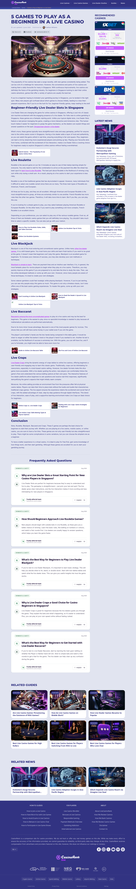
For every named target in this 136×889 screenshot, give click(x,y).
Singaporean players (42, 127)
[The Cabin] (95, 869)
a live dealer (54, 127)
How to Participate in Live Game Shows (36, 825)
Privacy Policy (55, 886)
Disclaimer (103, 825)
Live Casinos (64, 3)
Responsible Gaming (71, 818)
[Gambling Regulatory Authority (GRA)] (38, 869)
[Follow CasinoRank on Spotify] (118, 849)
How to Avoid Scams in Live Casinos (36, 818)
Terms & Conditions (82, 886)
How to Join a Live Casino (36, 811)
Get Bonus (110, 48)
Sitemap (106, 886)
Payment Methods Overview (71, 822)
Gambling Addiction (71, 825)
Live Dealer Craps (18, 363)
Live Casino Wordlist (71, 811)
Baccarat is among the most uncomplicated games (30, 317)
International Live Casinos (71, 829)
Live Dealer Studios (99, 3)
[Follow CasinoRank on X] (108, 849)
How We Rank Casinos (103, 818)
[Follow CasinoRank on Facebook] (99, 849)
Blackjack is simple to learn (21, 265)
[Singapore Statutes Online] (55, 869)
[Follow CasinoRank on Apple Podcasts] (123, 849)
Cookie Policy (31, 886)
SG (13, 849)
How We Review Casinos (103, 815)
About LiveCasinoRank (103, 811)
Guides (113, 3)
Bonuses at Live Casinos (71, 815)
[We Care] (82, 869)
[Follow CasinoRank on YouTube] (113, 849)
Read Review (110, 51)
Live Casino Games (81, 3)
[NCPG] (68, 869)
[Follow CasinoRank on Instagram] (104, 849)
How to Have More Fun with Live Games (36, 815)
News (123, 3)
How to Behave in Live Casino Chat (36, 822)
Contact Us (103, 829)
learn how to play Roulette (31, 171)
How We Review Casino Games (103, 822)
